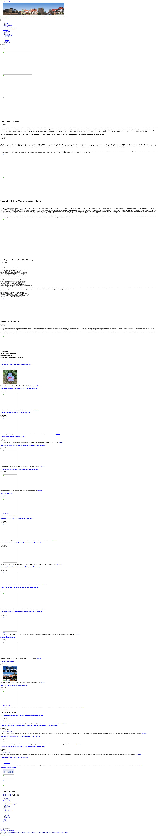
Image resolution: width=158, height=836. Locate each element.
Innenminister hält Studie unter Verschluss (14, 757)
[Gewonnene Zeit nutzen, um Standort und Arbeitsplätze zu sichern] (79, 720)
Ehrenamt (7, 32)
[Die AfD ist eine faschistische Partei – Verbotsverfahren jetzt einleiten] (79, 752)
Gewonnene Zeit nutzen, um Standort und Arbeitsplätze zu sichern (21, 715)
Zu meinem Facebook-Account (8, 767)
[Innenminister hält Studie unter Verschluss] (79, 763)
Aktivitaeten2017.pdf (7, 794)
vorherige (2, 709)
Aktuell (6, 23)
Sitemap (7, 40)
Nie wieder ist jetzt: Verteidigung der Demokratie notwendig (19, 587)
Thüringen (7, 26)
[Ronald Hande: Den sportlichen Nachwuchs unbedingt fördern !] (79, 555)
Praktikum (7, 24)
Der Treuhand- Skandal (7, 637)
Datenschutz (7, 42)
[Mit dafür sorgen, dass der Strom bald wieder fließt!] (79, 531)
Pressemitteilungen (9, 34)
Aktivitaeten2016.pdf (7, 795)
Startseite (4, 819)
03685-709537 (3, 829)
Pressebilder (7, 36)
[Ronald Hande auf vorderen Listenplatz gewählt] (79, 425)
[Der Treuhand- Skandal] (79, 649)
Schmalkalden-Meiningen (10, 28)
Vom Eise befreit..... (6, 493)
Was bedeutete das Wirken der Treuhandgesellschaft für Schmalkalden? (23, 445)
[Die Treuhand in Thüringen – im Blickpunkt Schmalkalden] (79, 481)
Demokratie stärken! (7, 661)
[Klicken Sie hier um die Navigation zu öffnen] (0, 20)
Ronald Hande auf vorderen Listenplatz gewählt (15, 412)
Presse (4, 33)
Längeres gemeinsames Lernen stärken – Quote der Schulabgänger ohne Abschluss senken (29, 725)
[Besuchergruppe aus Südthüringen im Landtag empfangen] (79, 401)
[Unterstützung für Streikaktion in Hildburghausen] (79, 377)
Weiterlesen (39, 385)
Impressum (7, 41)
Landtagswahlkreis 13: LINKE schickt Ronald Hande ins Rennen (21, 611)
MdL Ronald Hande (4, 18)
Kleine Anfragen (8, 35)
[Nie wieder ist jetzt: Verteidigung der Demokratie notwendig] (79, 600)
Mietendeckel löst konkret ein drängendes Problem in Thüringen (21, 736)
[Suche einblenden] (0, 19)
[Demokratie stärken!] (79, 673)
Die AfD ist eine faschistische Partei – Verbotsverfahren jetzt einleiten (22, 746)
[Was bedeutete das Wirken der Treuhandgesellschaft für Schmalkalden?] (79, 457)
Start (4, 22)
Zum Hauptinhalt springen (5, 1)
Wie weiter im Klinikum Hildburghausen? (13, 685)
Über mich (7, 31)
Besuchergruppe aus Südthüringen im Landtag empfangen (18, 388)
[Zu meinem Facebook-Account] (8, 772)
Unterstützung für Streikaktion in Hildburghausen (16, 364)
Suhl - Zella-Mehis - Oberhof (11, 27)
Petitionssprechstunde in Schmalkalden (12, 436)
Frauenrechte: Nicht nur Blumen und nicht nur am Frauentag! (20, 567)
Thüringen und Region (7, 25)
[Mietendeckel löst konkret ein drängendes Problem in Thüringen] (79, 742)
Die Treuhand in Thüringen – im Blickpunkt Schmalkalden (19, 469)
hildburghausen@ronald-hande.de (7, 830)
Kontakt (4, 37)
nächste (7, 709)
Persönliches (5, 30)
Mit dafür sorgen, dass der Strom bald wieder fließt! (17, 518)
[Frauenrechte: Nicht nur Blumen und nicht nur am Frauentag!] (79, 577)
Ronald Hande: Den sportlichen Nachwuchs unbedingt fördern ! (20, 543)
